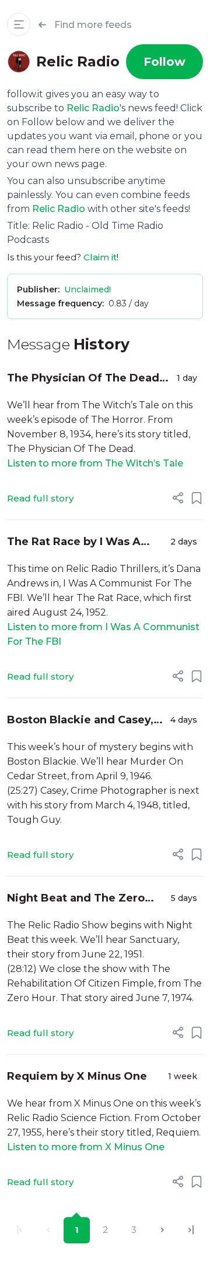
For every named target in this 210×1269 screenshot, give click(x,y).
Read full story (40, 498)
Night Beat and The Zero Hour (76, 899)
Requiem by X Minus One (77, 1076)
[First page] (19, 1230)
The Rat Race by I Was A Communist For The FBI (74, 542)
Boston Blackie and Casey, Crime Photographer (80, 720)
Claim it (100, 257)
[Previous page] (48, 1230)
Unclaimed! (87, 289)
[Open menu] (18, 24)
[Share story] (178, 498)
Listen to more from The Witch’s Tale (95, 463)
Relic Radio (93, 108)
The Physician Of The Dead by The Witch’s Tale (83, 379)
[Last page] (191, 1230)
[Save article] (196, 498)
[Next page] (162, 1230)
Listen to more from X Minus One (85, 1147)
